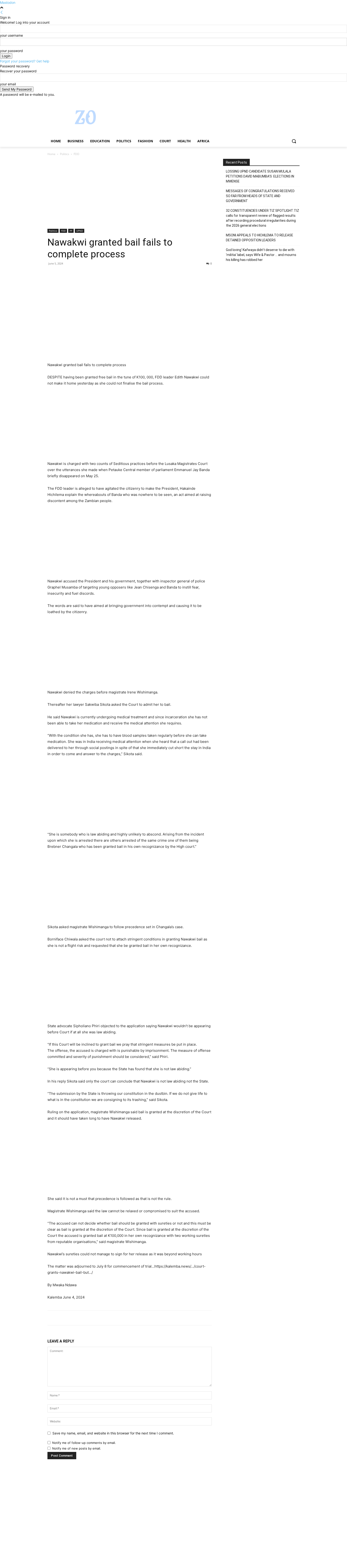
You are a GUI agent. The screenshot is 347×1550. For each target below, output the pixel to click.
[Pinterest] (74, 274)
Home (51, 154)
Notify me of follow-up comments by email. (84, 1443)
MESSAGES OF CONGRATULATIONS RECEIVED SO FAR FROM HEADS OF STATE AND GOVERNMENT (260, 196)
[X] (284, 100)
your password (11, 51)
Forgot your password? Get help (24, 61)
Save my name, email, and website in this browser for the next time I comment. (113, 1433)
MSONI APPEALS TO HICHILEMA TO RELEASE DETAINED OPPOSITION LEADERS (259, 237)
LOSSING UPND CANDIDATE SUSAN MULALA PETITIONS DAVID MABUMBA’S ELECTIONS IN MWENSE (260, 176)
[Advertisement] (129, 194)
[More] (96, 274)
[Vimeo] (290, 100)
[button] (294, 141)
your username (11, 35)
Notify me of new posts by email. (76, 1448)
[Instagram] (277, 100)
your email (8, 84)
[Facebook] (270, 100)
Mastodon (7, 2)
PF (71, 230)
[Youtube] (297, 100)
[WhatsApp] (84, 274)
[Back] (1, 12)
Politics (64, 154)
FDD (63, 230)
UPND (79, 230)
